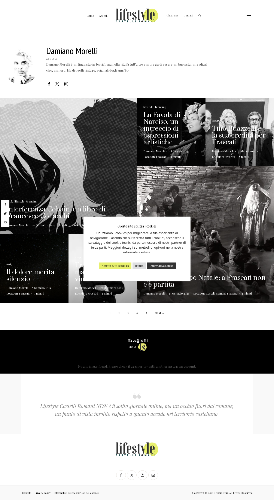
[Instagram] (142, 475)
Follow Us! (132, 346)
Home (90, 15)
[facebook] (5, 204)
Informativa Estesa (161, 266)
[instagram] (5, 222)
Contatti (188, 15)
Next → (160, 313)
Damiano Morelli (72, 51)
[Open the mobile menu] (248, 15)
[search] (200, 15)
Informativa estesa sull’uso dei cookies (76, 492)
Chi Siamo (173, 15)
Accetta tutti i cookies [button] (115, 266)
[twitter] (5, 213)
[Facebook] (121, 475)
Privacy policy (43, 492)
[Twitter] (132, 475)
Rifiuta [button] (139, 266)
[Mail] (153, 475)
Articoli (103, 15)
